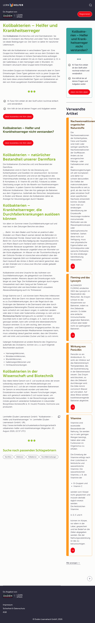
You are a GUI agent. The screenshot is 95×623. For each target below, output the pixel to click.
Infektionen (19, 457)
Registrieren (84, 14)
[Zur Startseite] (13, 5)
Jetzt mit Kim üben (79, 92)
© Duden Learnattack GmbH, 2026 (47, 619)
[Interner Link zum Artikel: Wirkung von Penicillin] (73, 407)
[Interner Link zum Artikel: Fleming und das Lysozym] (73, 335)
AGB (5, 612)
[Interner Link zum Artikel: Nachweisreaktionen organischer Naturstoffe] (73, 266)
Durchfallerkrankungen (48, 457)
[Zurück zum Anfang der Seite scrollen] (89, 578)
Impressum (8, 605)
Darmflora (8, 457)
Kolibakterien (32, 457)
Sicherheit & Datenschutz (14, 608)
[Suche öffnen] (90, 5)
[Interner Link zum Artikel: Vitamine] (73, 550)
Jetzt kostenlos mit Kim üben (18, 117)
